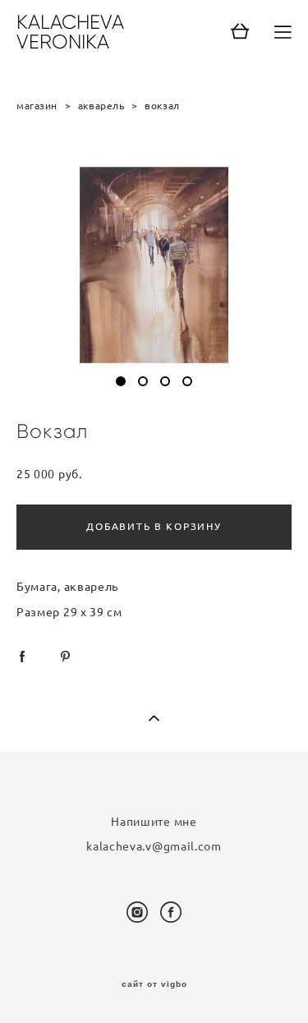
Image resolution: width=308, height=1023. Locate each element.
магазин (36, 105)
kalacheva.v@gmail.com (154, 846)
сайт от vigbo (154, 984)
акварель (101, 105)
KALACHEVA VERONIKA (70, 32)
